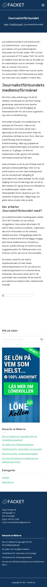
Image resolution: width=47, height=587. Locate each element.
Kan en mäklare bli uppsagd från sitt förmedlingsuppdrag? (19, 438)
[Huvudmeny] (43, 5)
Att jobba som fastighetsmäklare (17, 444)
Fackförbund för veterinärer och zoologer (22, 449)
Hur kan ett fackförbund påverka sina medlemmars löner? (20, 460)
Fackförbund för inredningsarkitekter (20, 453)
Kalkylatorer (8, 482)
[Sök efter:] (23, 339)
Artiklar (5, 477)
